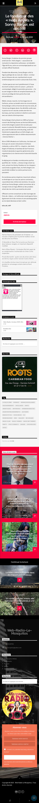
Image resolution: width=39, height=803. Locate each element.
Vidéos (6, 666)
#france (16, 402)
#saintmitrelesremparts (11, 412)
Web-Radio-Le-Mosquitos (19, 632)
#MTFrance (16, 408)
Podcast (6, 664)
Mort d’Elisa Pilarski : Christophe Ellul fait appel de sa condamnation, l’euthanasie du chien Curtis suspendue (18, 251)
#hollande (19, 405)
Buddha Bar (7, 328)
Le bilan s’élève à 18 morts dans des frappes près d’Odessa (20, 574)
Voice (4, 427)
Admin (17, 37)
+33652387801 (9, 644)
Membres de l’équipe (10, 669)
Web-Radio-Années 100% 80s (13, 322)
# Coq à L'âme (7, 402)
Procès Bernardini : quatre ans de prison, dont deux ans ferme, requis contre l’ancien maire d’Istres (19, 258)
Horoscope (19, 310)
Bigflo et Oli (7, 415)
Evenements (8, 661)
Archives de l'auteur (19, 221)
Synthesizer (31, 424)
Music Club (6, 421)
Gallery (21, 418)
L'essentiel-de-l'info (16, 13)
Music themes (17, 421)
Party (5, 424)
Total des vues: (6, 441)
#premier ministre (28, 408)
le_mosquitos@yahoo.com (13, 648)
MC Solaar (29, 418)
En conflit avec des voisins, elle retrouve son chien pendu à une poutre (19, 601)
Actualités (6, 457)
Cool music (18, 415)
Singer (22, 424)
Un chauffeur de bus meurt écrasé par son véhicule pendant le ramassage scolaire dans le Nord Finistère (19, 264)
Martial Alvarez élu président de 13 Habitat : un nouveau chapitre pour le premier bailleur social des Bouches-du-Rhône (18, 237)
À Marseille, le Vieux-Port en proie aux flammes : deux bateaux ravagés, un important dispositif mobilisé (18, 244)
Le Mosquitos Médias (10, 659)
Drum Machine (7, 418)
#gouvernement (8, 405)
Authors (25, 412)
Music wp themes (29, 421)
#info (27, 405)
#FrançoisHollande (28, 402)
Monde (27, 13)
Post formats (14, 424)
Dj (24, 415)
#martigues (7, 408)
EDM (15, 418)
